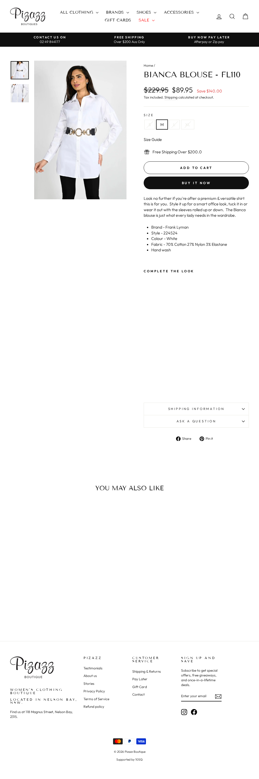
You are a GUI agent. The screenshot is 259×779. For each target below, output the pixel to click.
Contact (138, 694)
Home (148, 65)
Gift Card (139, 687)
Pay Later (139, 679)
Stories (88, 683)
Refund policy (93, 706)
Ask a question (196, 421)
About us (90, 675)
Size (149, 115)
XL (187, 124)
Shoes (145, 12)
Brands (115, 12)
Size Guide (153, 139)
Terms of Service (96, 699)
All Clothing (77, 12)
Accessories (179, 12)
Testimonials (92, 668)
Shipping (171, 97)
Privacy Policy (94, 691)
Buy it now (196, 183)
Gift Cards (118, 20)
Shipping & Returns (146, 671)
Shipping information (196, 409)
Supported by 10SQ (129, 759)
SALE (145, 20)
